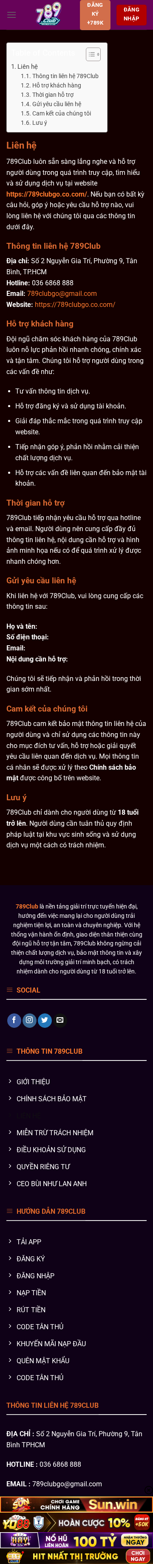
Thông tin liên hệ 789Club (65, 76)
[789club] (48, 15)
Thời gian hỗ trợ (53, 94)
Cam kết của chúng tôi (61, 113)
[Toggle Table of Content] (89, 54)
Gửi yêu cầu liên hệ (56, 104)
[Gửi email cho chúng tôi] (60, 1020)
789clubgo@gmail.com (62, 294)
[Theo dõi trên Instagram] (30, 1020)
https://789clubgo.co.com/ (46, 194)
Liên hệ (27, 66)
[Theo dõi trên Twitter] (45, 1020)
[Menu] (11, 14)
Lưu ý (39, 122)
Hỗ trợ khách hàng (56, 85)
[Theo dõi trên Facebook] (14, 1020)
